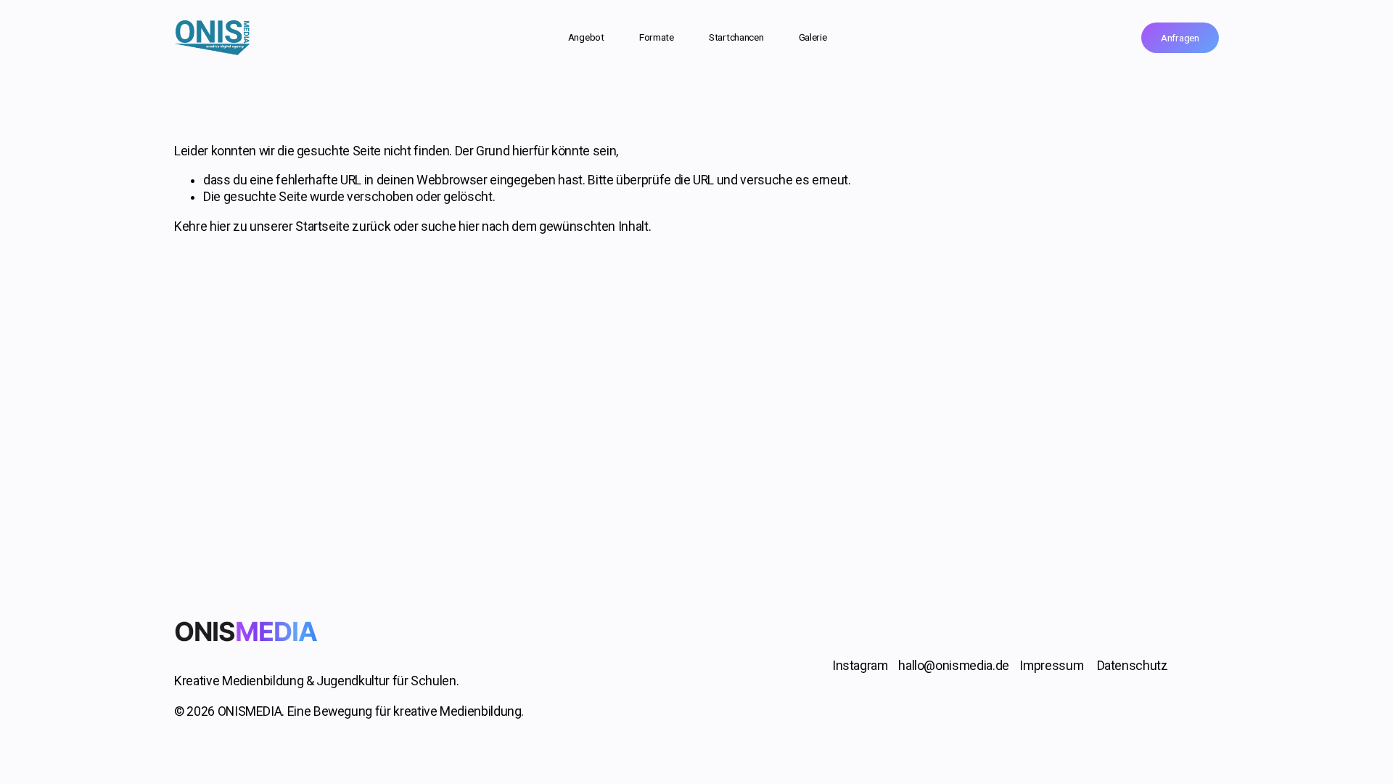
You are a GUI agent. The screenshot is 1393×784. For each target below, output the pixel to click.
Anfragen (1180, 38)
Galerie (813, 37)
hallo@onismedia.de (953, 665)
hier (220, 226)
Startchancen (736, 37)
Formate (656, 37)
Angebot (586, 37)
